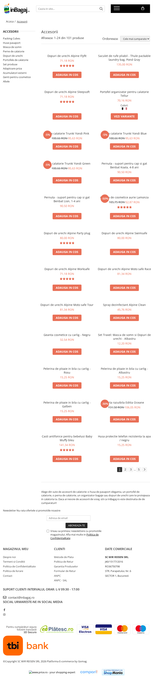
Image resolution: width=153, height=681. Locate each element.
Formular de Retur (65, 571)
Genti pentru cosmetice (17, 77)
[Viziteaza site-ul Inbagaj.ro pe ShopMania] (113, 672)
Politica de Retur (63, 561)
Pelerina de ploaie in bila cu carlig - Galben (67, 404)
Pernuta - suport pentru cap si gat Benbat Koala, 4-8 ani (124, 165)
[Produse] (117, 9)
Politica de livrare (13, 571)
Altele (6, 81)
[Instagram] (4, 614)
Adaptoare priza (12, 68)
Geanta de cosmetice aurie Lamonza (124, 197)
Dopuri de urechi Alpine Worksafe (67, 269)
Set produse (10, 64)
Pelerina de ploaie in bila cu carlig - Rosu (67, 370)
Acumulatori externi (14, 73)
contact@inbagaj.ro (20, 597)
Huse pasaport (12, 43)
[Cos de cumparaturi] (142, 8)
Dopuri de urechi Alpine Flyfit (66, 56)
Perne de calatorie (13, 51)
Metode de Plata (64, 557)
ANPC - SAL (60, 580)
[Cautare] (101, 8)
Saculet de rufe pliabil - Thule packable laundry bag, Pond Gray (124, 57)
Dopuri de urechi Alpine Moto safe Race (124, 269)
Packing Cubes (11, 38)
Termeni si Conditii (14, 561)
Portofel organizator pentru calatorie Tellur (124, 94)
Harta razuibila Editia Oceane (124, 402)
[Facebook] (4, 610)
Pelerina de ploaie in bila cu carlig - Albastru (124, 370)
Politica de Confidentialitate (19, 566)
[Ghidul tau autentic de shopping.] (88, 672)
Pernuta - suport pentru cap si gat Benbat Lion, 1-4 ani (67, 199)
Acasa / (11, 21)
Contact (7, 576)
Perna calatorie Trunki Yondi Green (67, 163)
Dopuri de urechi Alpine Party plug (67, 233)
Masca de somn (12, 47)
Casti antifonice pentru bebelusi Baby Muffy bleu (67, 438)
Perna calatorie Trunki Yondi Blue (124, 133)
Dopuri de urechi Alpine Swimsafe (124, 233)
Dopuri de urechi (13, 56)
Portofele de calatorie (15, 60)
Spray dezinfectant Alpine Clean (124, 305)
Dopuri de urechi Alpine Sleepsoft (67, 92)
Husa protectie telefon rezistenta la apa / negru (124, 438)
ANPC (57, 576)
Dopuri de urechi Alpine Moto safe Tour (66, 305)
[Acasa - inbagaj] (16, 9)
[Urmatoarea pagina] (144, 469)
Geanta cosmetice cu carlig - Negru (67, 335)
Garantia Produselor (66, 566)
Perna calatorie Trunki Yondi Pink (67, 133)
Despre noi (9, 557)
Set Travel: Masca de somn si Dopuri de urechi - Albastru (124, 336)
